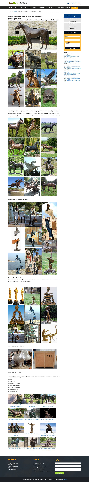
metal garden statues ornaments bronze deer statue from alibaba (72, 74)
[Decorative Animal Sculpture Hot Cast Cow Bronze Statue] (16, 413)
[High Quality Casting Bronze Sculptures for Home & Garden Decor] (48, 398)
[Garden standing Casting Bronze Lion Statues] (16, 442)
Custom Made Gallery (64, 7)
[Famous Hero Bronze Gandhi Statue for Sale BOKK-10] (32, 442)
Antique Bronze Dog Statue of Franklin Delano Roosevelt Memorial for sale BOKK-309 (16, 406)
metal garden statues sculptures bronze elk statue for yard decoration (71, 76)
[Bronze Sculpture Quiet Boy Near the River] (32, 413)
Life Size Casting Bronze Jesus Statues (32, 433)
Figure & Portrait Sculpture (72, 18)
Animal (34, 7)
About (16, 7)
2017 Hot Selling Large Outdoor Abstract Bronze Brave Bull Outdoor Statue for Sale (48, 435)
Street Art (52, 7)
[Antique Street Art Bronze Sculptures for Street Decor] (16, 427)
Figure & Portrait (25, 7)
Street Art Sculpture (72, 26)
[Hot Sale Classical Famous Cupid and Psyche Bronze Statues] (48, 413)
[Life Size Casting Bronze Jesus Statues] (32, 427)
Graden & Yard (43, 7)
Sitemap (65, 479)
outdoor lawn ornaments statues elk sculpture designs (71, 57)
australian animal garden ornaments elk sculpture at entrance (71, 59)
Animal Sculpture (72, 21)
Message (15, 11)
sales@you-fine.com (75, 3)
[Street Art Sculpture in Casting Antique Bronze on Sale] (32, 398)
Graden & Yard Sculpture (72, 23)
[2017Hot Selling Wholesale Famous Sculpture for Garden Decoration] (48, 442)
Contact (74, 7)
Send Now (59, 473)
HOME (10, 7)
